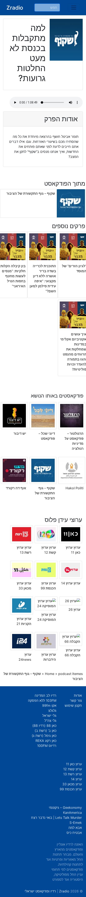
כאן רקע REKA (45, 741)
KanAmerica (72, 812)
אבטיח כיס (74, 833)
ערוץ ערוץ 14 (70, 583)
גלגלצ (52, 710)
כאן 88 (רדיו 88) (44, 725)
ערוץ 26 (74, 609)
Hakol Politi (74, 488)
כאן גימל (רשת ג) (44, 735)
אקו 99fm (49, 705)
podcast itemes (70, 674)
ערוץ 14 (76, 779)
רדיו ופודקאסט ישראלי (40, 891)
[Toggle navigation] (74, 7)
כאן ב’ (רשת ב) (45, 730)
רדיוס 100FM (46, 746)
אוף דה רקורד (16, 488)
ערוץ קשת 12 (72, 769)
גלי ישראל (49, 715)
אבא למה (75, 827)
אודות (78, 695)
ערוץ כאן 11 (74, 764)
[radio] (43, 443)
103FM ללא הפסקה (42, 700)
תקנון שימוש (73, 705)
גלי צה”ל (50, 720)
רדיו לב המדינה (45, 695)
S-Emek (76, 822)
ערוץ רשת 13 (72, 774)
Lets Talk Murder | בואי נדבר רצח (56, 817)
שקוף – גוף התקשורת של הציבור (30, 193)
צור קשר (76, 700)
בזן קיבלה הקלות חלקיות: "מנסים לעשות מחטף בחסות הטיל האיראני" (12, 276)
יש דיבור (20, 433)
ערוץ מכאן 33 (72, 784)
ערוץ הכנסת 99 (71, 789)
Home (49, 674)
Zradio (14, 7)
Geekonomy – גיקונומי (65, 807)
